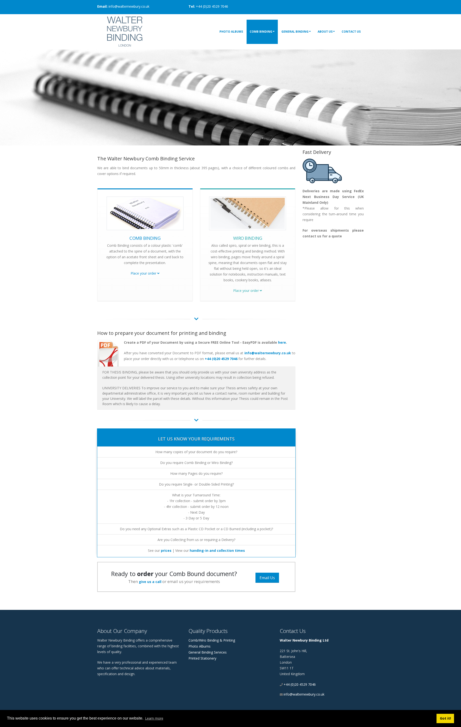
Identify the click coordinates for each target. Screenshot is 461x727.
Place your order (144, 273)
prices (166, 550)
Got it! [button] (445, 718)
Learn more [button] (154, 718)
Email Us (267, 577)
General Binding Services (207, 652)
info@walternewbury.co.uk (267, 353)
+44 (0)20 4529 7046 (221, 358)
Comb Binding (261, 32)
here (282, 342)
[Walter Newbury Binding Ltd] (124, 31)
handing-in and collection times (217, 550)
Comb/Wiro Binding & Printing (211, 640)
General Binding (295, 32)
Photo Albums (231, 32)
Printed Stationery (202, 658)
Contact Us (351, 32)
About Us (325, 32)
